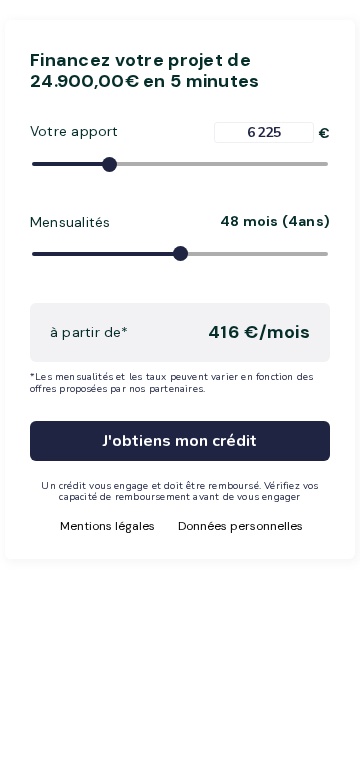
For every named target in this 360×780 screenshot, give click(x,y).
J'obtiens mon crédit (180, 441)
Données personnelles (240, 526)
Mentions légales (107, 526)
